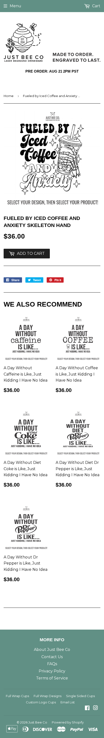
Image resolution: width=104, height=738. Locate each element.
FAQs (52, 664)
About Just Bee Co (52, 649)
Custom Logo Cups (41, 702)
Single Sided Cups (80, 696)
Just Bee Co (37, 722)
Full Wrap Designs (47, 696)
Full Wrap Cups (17, 696)
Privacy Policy (52, 671)
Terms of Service (52, 678)
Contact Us (52, 657)
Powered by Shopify (68, 722)
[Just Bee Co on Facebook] (87, 708)
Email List (67, 702)
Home (9, 96)
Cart (95, 6)
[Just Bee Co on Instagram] (95, 708)
